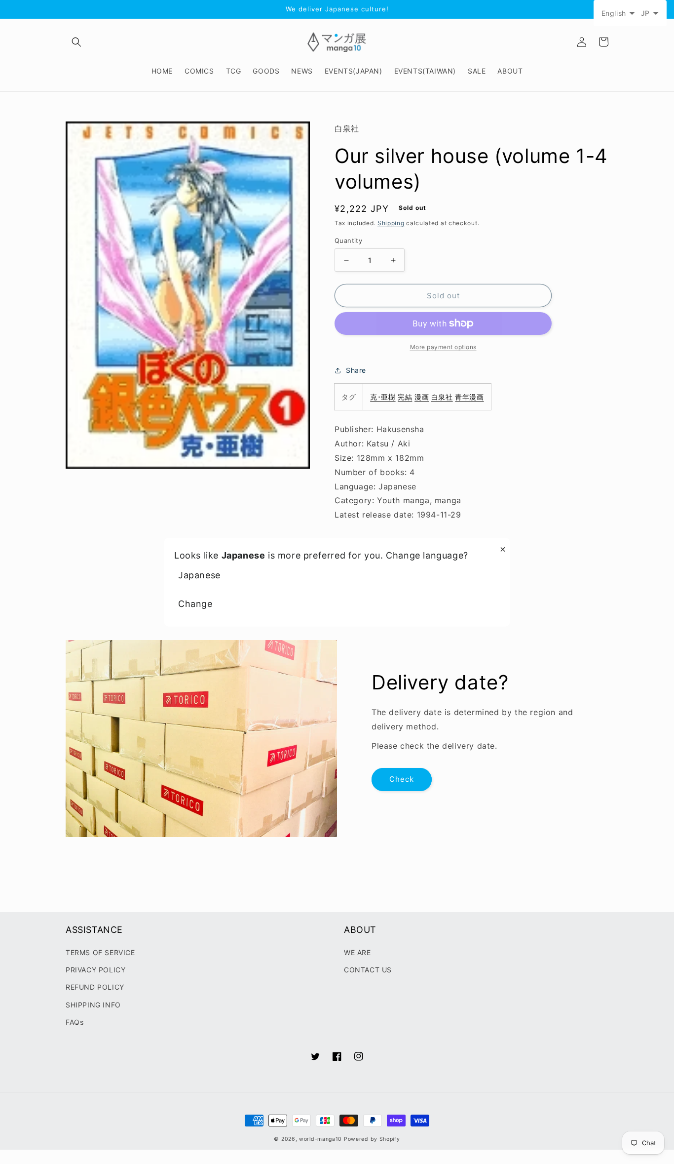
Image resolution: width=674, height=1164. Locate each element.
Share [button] (356, 370)
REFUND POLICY (95, 987)
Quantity (348, 240)
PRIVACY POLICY (95, 969)
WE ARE (357, 952)
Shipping (391, 223)
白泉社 (442, 397)
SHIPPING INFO (93, 1005)
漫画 (421, 397)
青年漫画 (469, 397)
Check (401, 779)
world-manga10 (320, 1139)
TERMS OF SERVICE (100, 952)
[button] (76, 42)
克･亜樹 (382, 397)
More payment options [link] (443, 347)
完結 (405, 397)
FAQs (74, 1022)
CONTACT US (368, 969)
